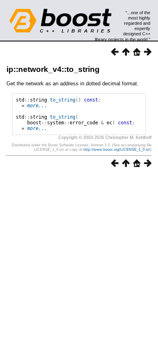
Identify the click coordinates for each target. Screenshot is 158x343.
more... (37, 106)
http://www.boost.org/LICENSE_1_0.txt (116, 150)
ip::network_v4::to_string (53, 69)
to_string (62, 100)
